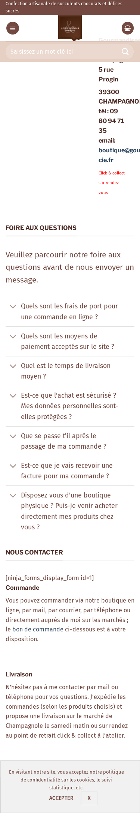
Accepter (61, 798)
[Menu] (12, 28)
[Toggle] (13, 307)
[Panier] (128, 28)
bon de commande (37, 629)
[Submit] (125, 51)
